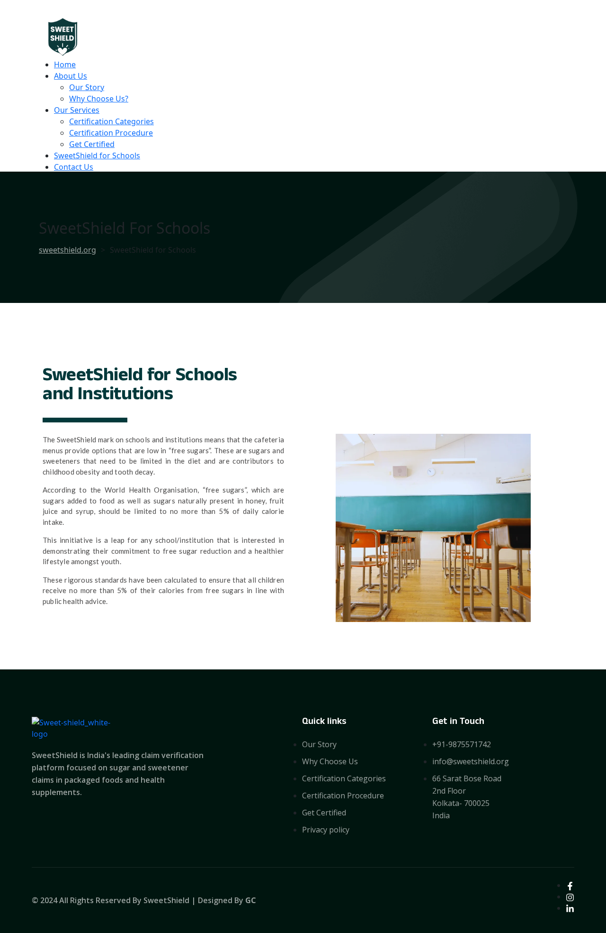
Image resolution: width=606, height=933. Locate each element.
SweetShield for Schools (97, 155)
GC (250, 900)
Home (65, 64)
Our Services (76, 110)
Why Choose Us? (98, 98)
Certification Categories (111, 121)
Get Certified (92, 144)
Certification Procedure (111, 133)
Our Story (86, 87)
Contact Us (73, 167)
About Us (70, 76)
